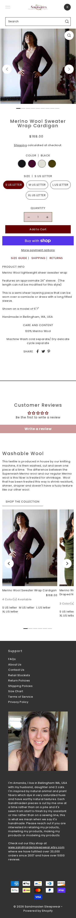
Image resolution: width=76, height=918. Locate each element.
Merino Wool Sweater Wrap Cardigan (29, 590)
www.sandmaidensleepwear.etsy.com (36, 847)
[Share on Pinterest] (48, 351)
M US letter (37, 185)
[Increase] (47, 217)
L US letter (60, 185)
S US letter (13, 185)
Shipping (20, 145)
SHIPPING (38, 258)
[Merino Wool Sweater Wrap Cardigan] (29, 547)
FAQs (12, 659)
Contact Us (16, 670)
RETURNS (56, 258)
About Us (14, 664)
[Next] (69, 69)
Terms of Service (20, 696)
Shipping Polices (20, 686)
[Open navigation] (7, 7)
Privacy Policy (18, 702)
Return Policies (19, 680)
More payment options (38, 250)
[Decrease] (28, 217)
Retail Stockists (19, 675)
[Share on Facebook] (37, 351)
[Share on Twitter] (43, 351)
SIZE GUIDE (19, 258)
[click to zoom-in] (69, 35)
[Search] (67, 21)
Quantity (38, 208)
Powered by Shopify (38, 911)
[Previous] (7, 69)
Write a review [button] (38, 428)
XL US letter (37, 195)
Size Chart (15, 691)
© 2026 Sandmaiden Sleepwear (37, 907)
